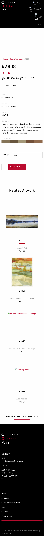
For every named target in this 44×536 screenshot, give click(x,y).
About (3, 507)
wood (25, 133)
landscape (37, 127)
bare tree (15, 124)
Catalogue (5, 59)
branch (32, 124)
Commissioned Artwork (10, 502)
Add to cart (15, 167)
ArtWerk (4, 115)
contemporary (7, 127)
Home (3, 494)
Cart (41, 17)
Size (5, 154)
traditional (14, 133)
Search (40, 3)
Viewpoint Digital (7, 533)
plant (3, 133)
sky (7, 133)
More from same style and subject (22, 416)
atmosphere (6, 124)
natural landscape (24, 130)
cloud (38, 124)
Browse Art (38, 9)
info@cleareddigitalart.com (12, 461)
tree (20, 133)
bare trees (24, 124)
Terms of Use (6, 516)
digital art (17, 127)
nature (34, 130)
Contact (4, 511)
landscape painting (8, 130)
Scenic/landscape (16, 59)
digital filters (27, 127)
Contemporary (7, 97)
